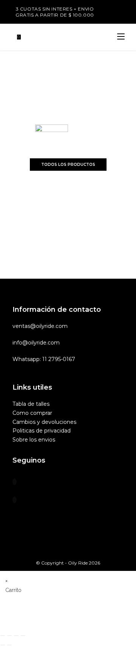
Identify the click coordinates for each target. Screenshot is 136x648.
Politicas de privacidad (41, 430)
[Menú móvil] (121, 37)
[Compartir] (16, 635)
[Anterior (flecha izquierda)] (2, 645)
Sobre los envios (33, 439)
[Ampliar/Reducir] (2, 635)
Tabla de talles (30, 404)
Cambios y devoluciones (44, 422)
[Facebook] (14, 481)
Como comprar (32, 413)
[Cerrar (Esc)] (23, 635)
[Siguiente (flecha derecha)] (9, 645)
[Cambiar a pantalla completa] (9, 635)
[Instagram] (14, 499)
